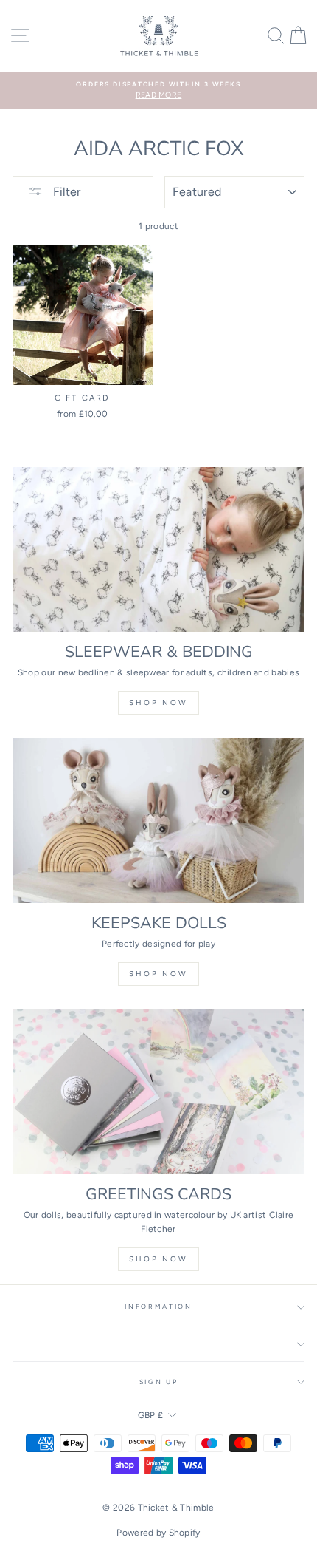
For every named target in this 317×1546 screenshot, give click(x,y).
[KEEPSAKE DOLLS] (158, 820)
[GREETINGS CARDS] (158, 1091)
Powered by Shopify (158, 1533)
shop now (158, 702)
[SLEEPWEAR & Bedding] (158, 549)
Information (158, 1306)
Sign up (158, 1382)
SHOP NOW (158, 973)
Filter (65, 192)
